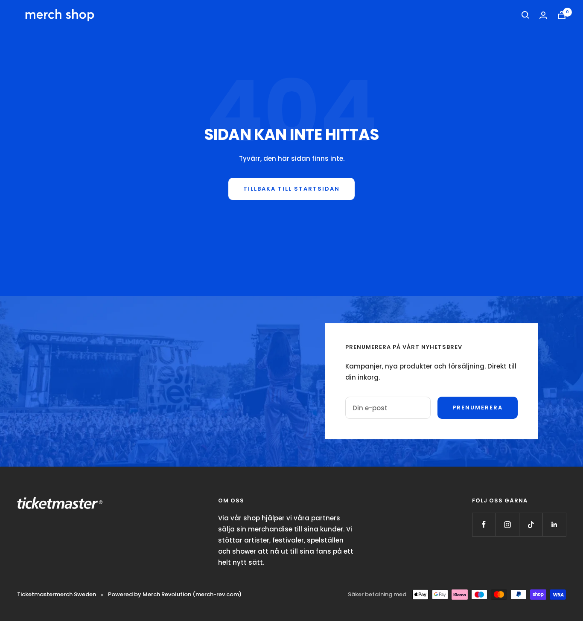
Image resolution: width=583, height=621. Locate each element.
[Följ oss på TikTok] (530, 524)
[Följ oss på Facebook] (484, 524)
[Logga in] (543, 15)
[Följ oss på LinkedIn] (554, 524)
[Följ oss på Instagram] (507, 524)
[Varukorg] (561, 15)
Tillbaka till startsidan (291, 189)
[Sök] (525, 15)
